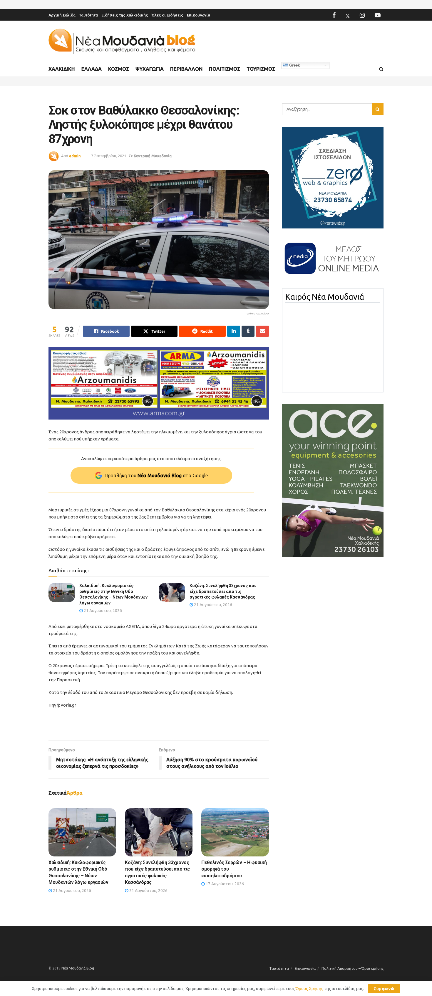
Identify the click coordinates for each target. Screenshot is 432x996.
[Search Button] (381, 69)
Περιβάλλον (186, 69)
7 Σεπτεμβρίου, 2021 (108, 156)
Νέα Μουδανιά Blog (77, 968)
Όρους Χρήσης (309, 988)
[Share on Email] (262, 331)
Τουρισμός (261, 69)
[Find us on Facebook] (334, 15)
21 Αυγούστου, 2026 (102, 610)
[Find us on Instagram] (362, 15)
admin (75, 156)
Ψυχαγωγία (149, 69)
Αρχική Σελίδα (62, 15)
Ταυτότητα (88, 15)
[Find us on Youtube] (378, 15)
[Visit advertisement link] (158, 383)
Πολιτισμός (224, 69)
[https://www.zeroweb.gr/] (333, 177)
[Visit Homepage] (121, 41)
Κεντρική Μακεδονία (153, 156)
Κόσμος (118, 69)
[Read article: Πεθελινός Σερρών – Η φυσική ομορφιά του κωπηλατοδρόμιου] (235, 832)
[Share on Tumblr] (248, 331)
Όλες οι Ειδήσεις (167, 15)
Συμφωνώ (384, 989)
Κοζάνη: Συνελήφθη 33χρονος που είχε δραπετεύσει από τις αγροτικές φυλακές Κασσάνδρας (223, 591)
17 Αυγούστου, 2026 (224, 883)
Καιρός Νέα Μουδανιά (324, 296)
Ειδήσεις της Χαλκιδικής (124, 15)
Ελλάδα (91, 69)
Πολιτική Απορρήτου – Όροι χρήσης (353, 968)
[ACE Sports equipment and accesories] (333, 480)
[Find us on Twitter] (348, 15)
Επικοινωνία (198, 15)
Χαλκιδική (61, 69)
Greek (294, 65)
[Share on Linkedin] (233, 331)
